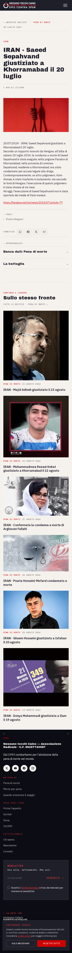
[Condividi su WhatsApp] (20, 232)
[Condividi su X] (36, 232)
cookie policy (24, 936)
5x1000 (7, 826)
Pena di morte (11, 783)
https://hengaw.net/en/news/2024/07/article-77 (33, 202)
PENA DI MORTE (41, 22)
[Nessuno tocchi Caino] (19, 5)
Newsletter (10, 845)
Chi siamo (8, 839)
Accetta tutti (51, 943)
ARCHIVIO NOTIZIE (15, 22)
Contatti (8, 851)
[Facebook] (24, 768)
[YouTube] (15, 768)
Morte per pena (12, 789)
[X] (6, 768)
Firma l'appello (12, 808)
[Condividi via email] (44, 232)
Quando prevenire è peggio (19, 795)
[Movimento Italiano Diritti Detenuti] (15, 920)
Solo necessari (21, 943)
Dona (6, 820)
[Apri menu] (65, 5)
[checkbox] (9, 887)
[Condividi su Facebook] (28, 232)
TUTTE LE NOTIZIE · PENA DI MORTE (25, 304)
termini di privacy (30, 887)
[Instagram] (32, 768)
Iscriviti (7, 814)
